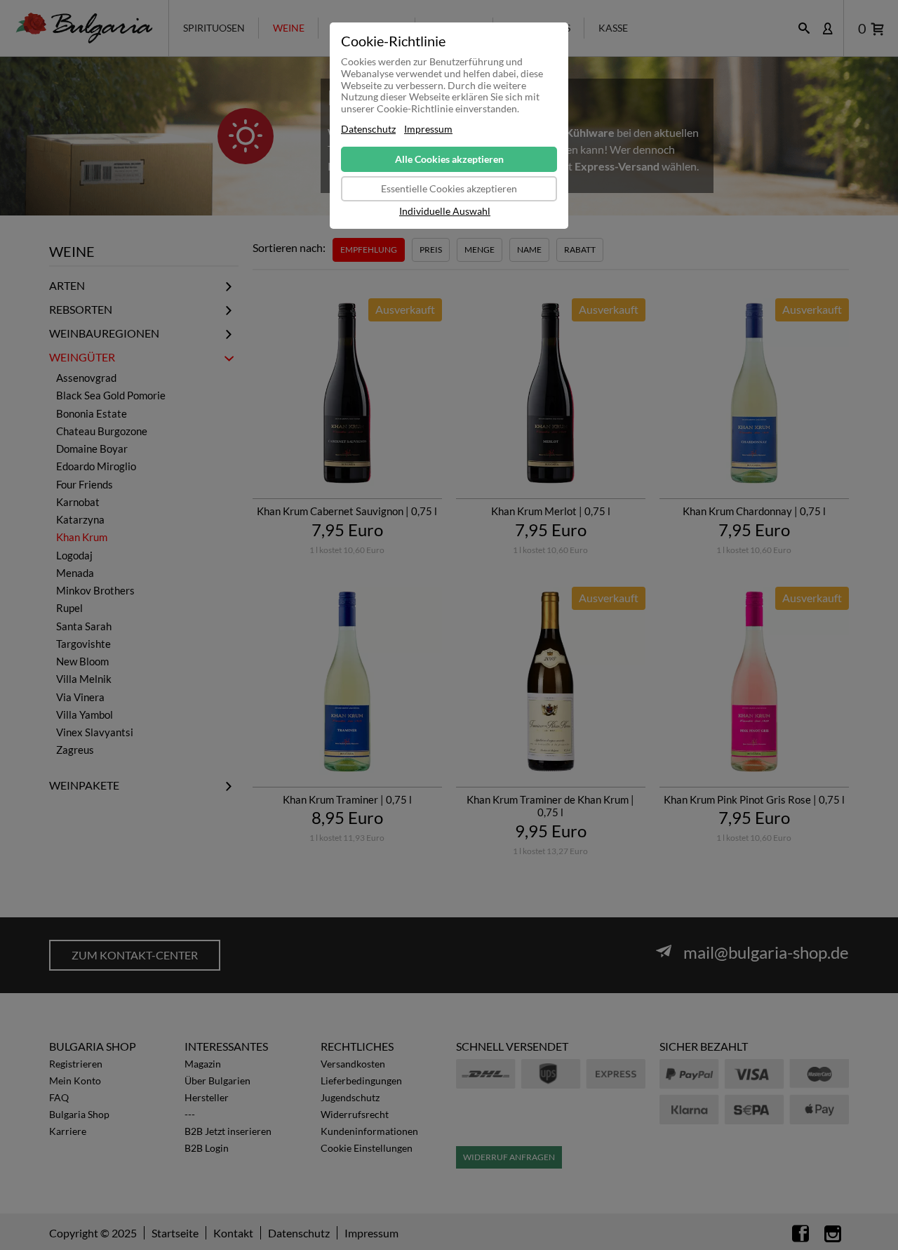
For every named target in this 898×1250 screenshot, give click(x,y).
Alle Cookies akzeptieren (449, 159)
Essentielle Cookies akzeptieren (449, 188)
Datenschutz (368, 129)
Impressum (428, 129)
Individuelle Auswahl (444, 211)
